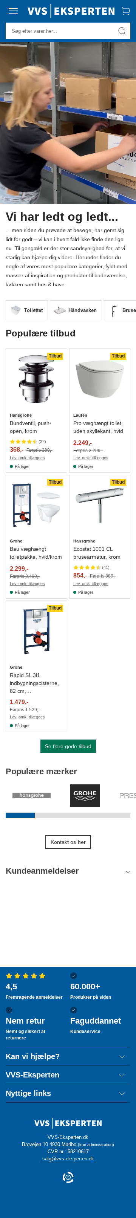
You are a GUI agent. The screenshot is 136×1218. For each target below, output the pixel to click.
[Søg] (122, 30)
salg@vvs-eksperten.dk (68, 1158)
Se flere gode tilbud (68, 746)
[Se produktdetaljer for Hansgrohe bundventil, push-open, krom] (36, 379)
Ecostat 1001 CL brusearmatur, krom (97, 553)
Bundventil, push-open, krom (30, 427)
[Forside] (71, 11)
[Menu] (13, 11)
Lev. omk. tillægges (27, 457)
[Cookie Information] (68, 1178)
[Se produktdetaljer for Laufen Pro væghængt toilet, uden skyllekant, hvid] (100, 379)
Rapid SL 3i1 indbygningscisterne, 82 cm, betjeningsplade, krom (36, 683)
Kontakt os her (68, 842)
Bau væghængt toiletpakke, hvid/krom (36, 553)
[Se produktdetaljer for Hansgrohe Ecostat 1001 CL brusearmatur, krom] (100, 505)
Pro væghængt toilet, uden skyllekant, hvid (98, 427)
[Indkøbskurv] (125, 11)
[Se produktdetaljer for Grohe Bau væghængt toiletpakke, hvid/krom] (36, 505)
